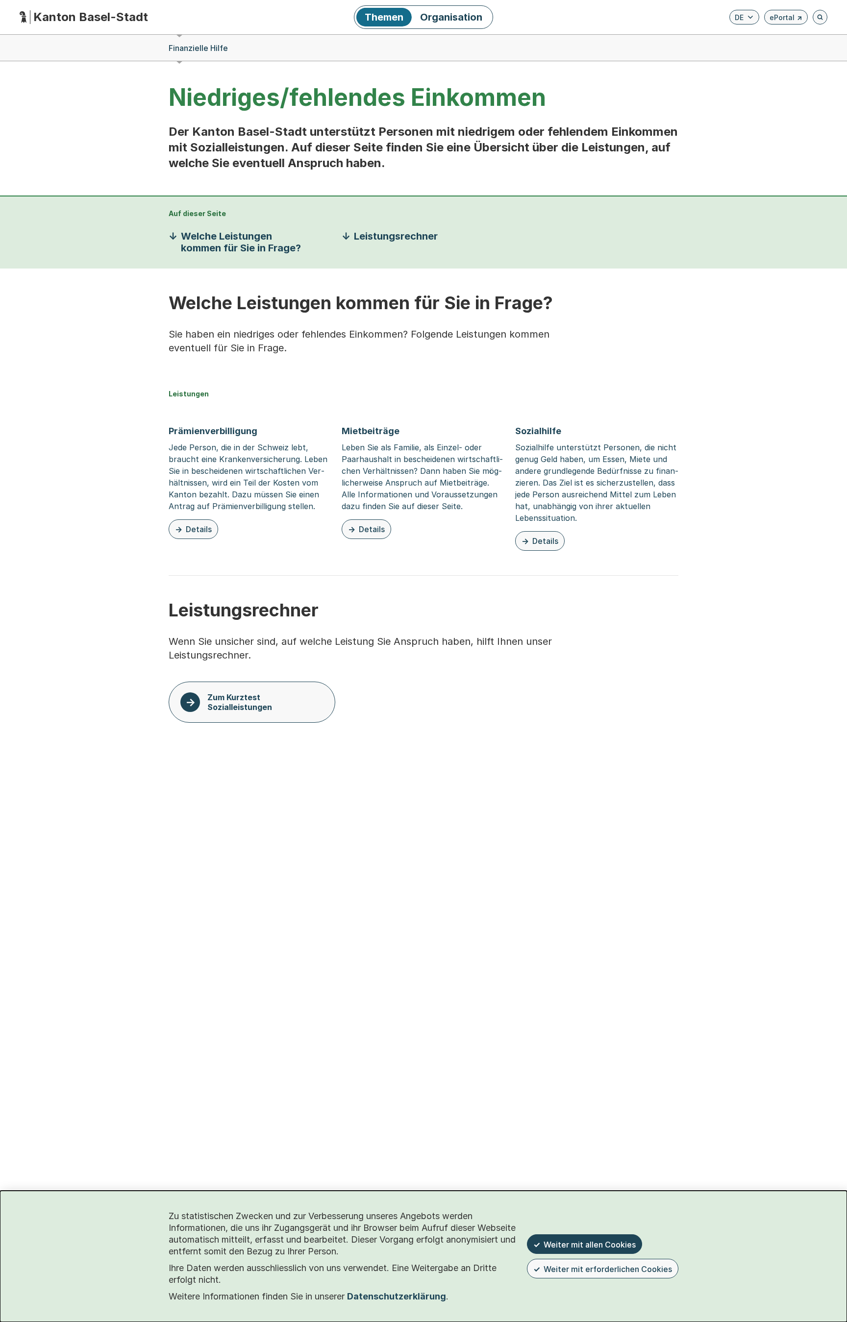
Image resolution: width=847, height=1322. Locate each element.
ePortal (786, 18)
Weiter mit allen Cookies (590, 1244)
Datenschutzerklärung (396, 1296)
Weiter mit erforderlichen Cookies (608, 1269)
